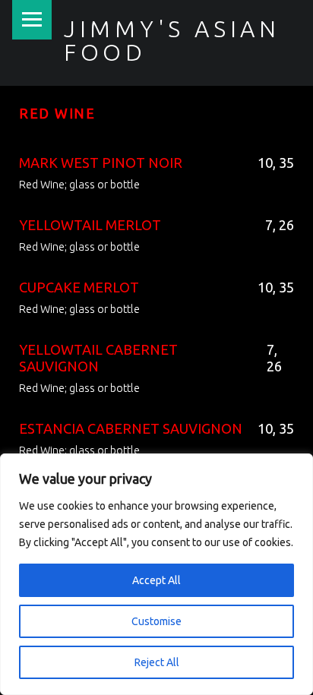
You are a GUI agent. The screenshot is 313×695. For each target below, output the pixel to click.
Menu (32, 19)
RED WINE (57, 113)
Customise (156, 621)
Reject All (156, 662)
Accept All (156, 580)
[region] (156, 574)
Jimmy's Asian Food (172, 40)
